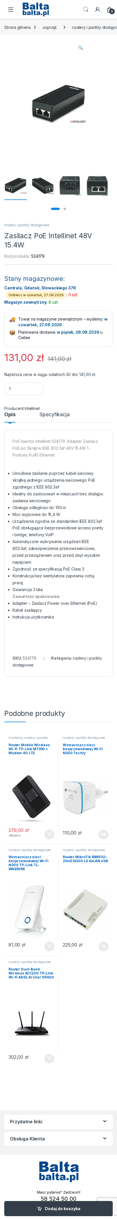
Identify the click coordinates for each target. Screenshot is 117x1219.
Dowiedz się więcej (100, 834)
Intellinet (32, 408)
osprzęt (50, 27)
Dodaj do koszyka (62, 1208)
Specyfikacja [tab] (54, 414)
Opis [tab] (9, 414)
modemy (15, 738)
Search (86, 9)
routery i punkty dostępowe (26, 225)
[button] (80, 47)
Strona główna (17, 27)
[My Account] (98, 9)
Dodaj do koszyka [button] (46, 834)
